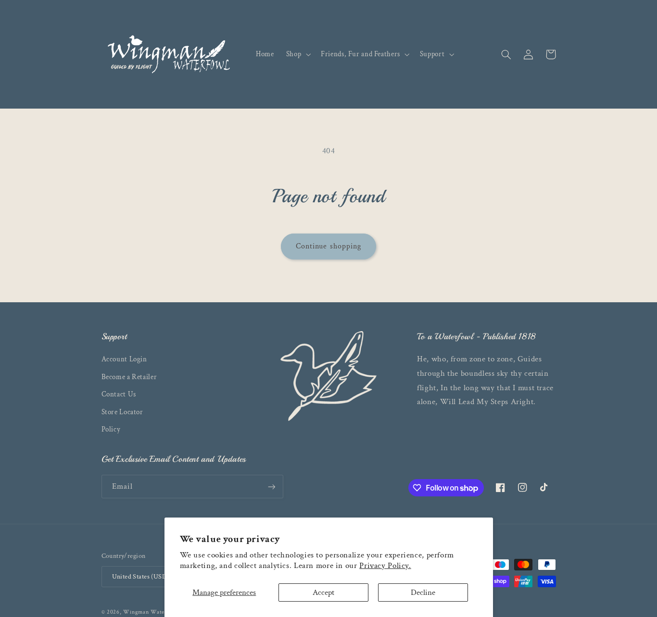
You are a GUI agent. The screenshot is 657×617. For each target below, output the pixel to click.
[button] (297, 54)
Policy (111, 429)
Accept (323, 592)
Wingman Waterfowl (151, 612)
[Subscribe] (271, 486)
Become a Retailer (129, 377)
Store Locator (122, 412)
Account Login (124, 359)
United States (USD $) (143, 576)
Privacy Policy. (385, 565)
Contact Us (118, 394)
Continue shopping (328, 246)
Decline (423, 592)
